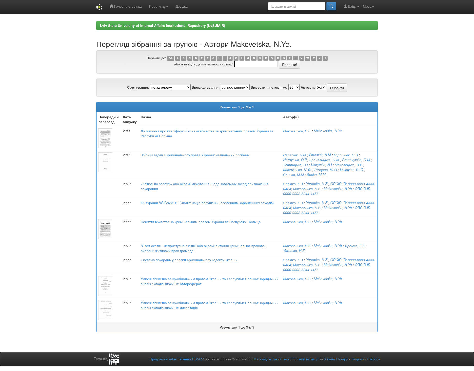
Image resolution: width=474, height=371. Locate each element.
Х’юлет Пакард (336, 358)
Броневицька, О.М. (324, 159)
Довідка (182, 6)
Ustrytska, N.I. (322, 164)
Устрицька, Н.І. (296, 164)
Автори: (308, 87)
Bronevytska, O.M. (356, 159)
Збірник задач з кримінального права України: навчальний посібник (195, 154)
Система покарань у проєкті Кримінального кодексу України (189, 259)
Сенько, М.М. (294, 174)
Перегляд (157, 6)
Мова (367, 6)
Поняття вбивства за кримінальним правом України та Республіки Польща (201, 221)
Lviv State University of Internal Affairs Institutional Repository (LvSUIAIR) (162, 25)
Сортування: (138, 87)
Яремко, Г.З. (293, 183)
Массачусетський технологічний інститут (286, 358)
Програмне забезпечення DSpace (177, 358)
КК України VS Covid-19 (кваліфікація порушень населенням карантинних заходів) (207, 202)
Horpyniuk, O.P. (295, 159)
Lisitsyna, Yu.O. (352, 169)
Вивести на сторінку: (269, 87)
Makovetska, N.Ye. (328, 130)
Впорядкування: (206, 87)
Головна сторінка (127, 6)
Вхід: (352, 6)
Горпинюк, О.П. (346, 154)
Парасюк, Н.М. (295, 154)
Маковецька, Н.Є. (297, 130)
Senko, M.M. (317, 174)
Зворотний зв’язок (365, 358)
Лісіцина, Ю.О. (326, 169)
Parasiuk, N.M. (320, 154)
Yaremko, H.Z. (317, 183)
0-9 (171, 58)
